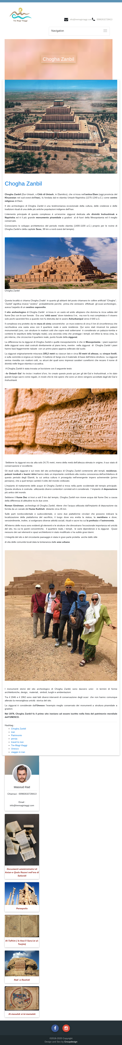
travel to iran (17, 742)
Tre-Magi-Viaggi (19, 745)
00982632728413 (104, 19)
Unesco (15, 748)
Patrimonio (16, 735)
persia (14, 738)
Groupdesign (70, 1041)
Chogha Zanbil (18, 728)
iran (13, 732)
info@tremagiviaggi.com (81, 19)
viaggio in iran (18, 752)
